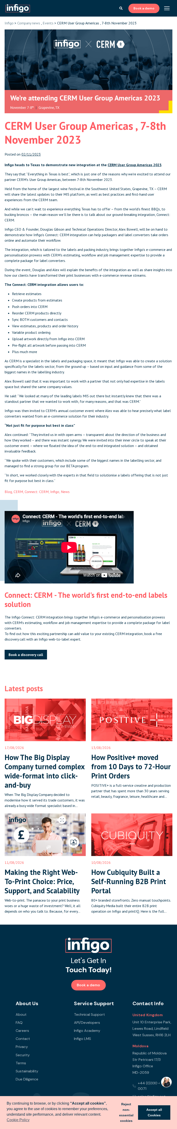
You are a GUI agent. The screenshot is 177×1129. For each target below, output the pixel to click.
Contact (23, 1038)
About (21, 1014)
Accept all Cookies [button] (154, 1112)
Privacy (22, 1046)
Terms (21, 1063)
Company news (28, 23)
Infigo (9, 23)
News (65, 491)
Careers (22, 1030)
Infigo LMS (82, 1038)
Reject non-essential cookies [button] (126, 1112)
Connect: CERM (37, 491)
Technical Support (89, 1014)
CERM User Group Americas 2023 (135, 165)
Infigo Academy (87, 1030)
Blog (8, 491)
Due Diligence (27, 1079)
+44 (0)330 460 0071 (152, 1086)
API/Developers (87, 1022)
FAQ (19, 1022)
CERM (18, 491)
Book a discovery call (26, 654)
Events (48, 23)
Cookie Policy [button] (18, 1120)
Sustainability (27, 1071)
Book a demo (143, 8)
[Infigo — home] (88, 945)
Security (23, 1055)
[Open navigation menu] (166, 8)
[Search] (121, 8)
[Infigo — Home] (18, 8)
